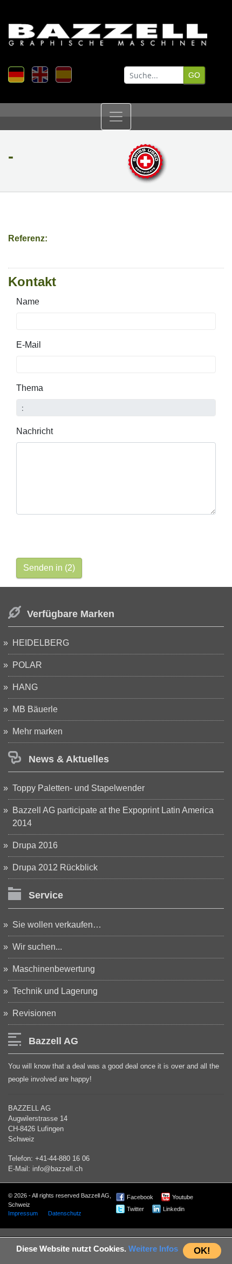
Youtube (182, 1197)
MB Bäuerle (35, 709)
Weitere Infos (153, 1248)
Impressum (23, 1213)
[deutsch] (16, 74)
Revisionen (34, 1013)
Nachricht (34, 431)
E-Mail (28, 344)
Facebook (140, 1197)
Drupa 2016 (35, 845)
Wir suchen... (37, 946)
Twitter (135, 1209)
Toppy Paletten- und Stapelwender (78, 788)
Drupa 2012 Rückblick (55, 867)
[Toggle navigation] (116, 116)
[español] (64, 74)
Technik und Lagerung (55, 991)
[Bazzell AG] (108, 30)
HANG (25, 687)
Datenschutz (64, 1213)
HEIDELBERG (40, 642)
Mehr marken (37, 731)
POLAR (27, 665)
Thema (29, 388)
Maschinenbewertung (53, 969)
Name (27, 301)
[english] (40, 74)
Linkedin (174, 1209)
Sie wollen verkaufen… (56, 924)
